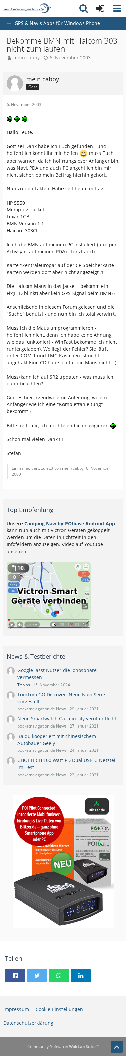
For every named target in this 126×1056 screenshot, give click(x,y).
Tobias (23, 685)
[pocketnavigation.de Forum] (27, 8)
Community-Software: (63, 1046)
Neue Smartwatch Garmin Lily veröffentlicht (66, 718)
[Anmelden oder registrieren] (100, 8)
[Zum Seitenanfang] (117, 1047)
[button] (117, 8)
